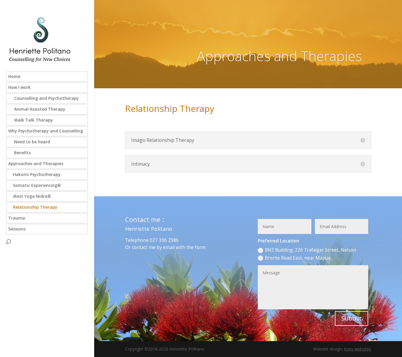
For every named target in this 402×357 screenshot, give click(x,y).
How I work (19, 87)
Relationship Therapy (32, 207)
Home (14, 76)
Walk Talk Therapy (30, 120)
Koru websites (357, 349)
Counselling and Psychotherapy (43, 98)
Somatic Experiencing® (34, 185)
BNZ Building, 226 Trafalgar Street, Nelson (310, 250)
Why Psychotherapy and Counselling (45, 131)
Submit (351, 318)
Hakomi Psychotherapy (34, 174)
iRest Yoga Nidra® (29, 196)
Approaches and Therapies (35, 163)
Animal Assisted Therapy (36, 109)
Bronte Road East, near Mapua (297, 258)
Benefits (19, 152)
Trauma (16, 218)
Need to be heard (29, 142)
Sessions (17, 229)
